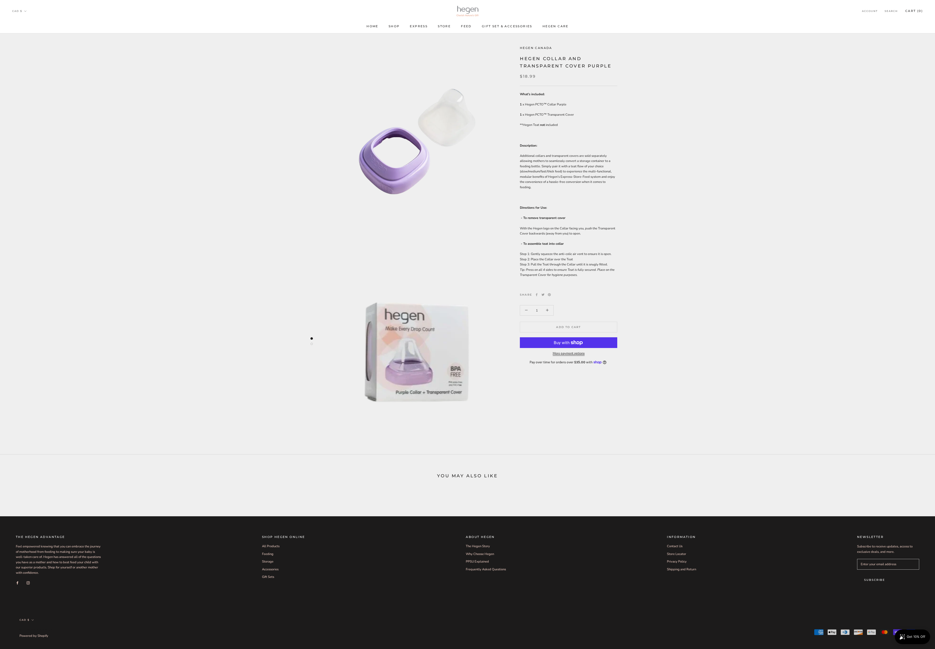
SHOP (394, 26)
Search (891, 11)
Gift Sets (268, 577)
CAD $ (17, 11)
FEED (466, 26)
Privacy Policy (677, 561)
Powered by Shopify (33, 636)
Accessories (270, 569)
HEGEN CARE (555, 26)
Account (870, 11)
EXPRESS (419, 26)
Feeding (267, 554)
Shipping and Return (681, 569)
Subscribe (874, 580)
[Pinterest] (549, 294)
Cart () (914, 11)
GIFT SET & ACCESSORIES (507, 26)
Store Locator (676, 554)
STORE (444, 26)
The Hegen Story (478, 546)
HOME (372, 26)
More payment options (569, 353)
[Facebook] (536, 294)
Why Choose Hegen (480, 554)
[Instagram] (28, 582)
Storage (267, 561)
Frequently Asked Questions (486, 569)
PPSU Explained (477, 561)
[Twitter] (543, 294)
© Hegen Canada (36, 629)
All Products (271, 546)
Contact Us (675, 546)
